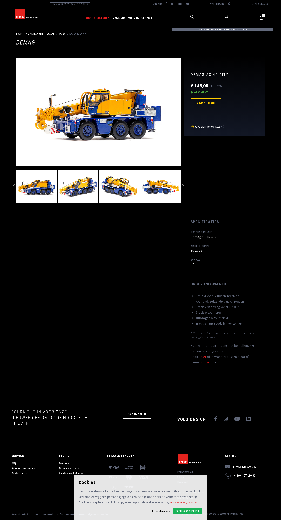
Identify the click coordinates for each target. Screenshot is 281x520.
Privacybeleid (47, 514)
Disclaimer (70, 514)
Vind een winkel (218, 4)
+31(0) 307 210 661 (245, 475)
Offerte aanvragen (69, 468)
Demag (62, 34)
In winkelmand (206, 103)
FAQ (13, 463)
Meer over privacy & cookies (183, 502)
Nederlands (261, 4)
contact (205, 362)
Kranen (50, 34)
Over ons (119, 17)
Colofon (59, 514)
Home (19, 34)
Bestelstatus (19, 473)
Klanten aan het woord (72, 473)
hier (203, 357)
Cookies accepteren (188, 511)
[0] (261, 17)
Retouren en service (23, 468)
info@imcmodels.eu (244, 466)
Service (146, 17)
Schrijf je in (137, 413)
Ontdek (133, 17)
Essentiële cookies (161, 511)
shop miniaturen (97, 17)
